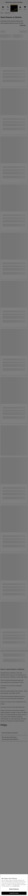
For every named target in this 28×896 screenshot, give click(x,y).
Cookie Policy (16, 886)
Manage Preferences (14, 889)
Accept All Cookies (14, 893)
